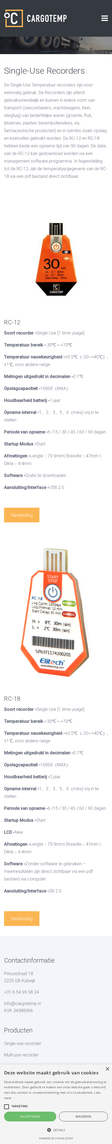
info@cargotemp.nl (22, 1003)
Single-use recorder (22, 1043)
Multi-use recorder (21, 1055)
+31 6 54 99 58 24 (21, 992)
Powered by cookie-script (56, 1138)
